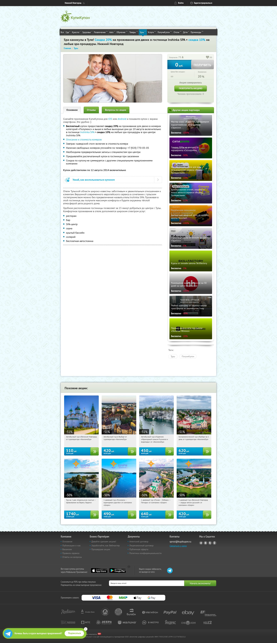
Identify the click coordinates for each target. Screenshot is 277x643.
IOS (110, 118)
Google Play (117, 570)
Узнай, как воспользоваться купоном (94, 179)
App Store (99, 570)
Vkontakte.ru (205, 543)
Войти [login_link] (181, 3)
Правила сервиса (70, 553)
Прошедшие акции (100, 549)
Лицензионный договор (141, 545)
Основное (72, 110)
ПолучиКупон (165, 32)
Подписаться (74, 633)
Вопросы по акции (115, 110)
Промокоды (197, 32)
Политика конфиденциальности (145, 553)
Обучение (122, 32)
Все (62, 32)
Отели (177, 32)
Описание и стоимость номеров (84, 139)
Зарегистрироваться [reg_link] (203, 3)
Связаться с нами (178, 545)
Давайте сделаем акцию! (103, 541)
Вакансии (67, 549)
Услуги (152, 32)
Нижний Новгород (73, 3)
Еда (68, 32)
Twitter (210, 543)
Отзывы (91, 110)
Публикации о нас (71, 545)
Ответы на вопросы (72, 557)
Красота (76, 32)
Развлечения (101, 32)
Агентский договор (138, 541)
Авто (112, 32)
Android (122, 118)
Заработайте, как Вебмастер (105, 545)
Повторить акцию (190, 88)
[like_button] (207, 57)
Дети (186, 32)
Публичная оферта (138, 549)
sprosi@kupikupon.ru (180, 541)
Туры (143, 32)
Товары (133, 32)
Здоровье (87, 32)
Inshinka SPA (87, 132)
